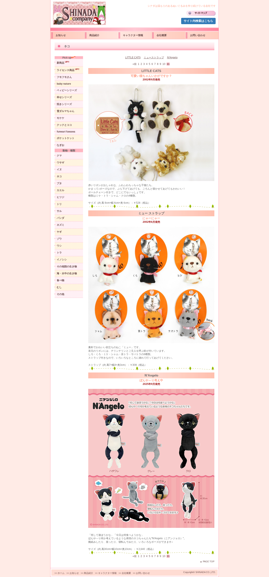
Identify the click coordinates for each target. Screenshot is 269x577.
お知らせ (61, 35)
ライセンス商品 (68, 70)
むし (59, 287)
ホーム (61, 573)
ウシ (59, 245)
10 (164, 64)
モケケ (60, 118)
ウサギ (60, 162)
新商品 (63, 62)
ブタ (59, 183)
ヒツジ (60, 197)
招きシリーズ (64, 104)
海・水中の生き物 (67, 273)
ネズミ (60, 224)
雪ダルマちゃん (65, 111)
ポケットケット (65, 138)
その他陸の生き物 (67, 266)
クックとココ (64, 124)
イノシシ (62, 259)
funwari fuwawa (66, 131)
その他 (60, 294)
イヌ (59, 169)
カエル (60, 190)
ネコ (59, 176)
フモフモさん (64, 77)
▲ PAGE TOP (207, 561)
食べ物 (60, 280)
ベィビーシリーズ (67, 90)
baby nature (64, 83)
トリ (59, 204)
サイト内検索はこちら (198, 20)
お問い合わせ (197, 35)
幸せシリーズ (64, 97)
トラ (59, 252)
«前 (135, 64)
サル (59, 211)
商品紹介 (94, 35)
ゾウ (59, 238)
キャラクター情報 (133, 35)
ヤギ (59, 231)
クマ (59, 155)
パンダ (60, 217)
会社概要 (162, 35)
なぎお (60, 145)
